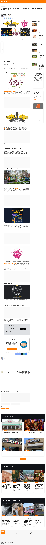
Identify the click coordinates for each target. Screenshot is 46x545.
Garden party (16, 188)
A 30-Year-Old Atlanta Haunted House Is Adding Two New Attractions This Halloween (33, 433)
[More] (12, 18)
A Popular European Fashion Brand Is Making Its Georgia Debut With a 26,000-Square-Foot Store (6, 486)
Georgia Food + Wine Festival (9, 91)
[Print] (10, 18)
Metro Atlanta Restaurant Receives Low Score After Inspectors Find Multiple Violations (11, 433)
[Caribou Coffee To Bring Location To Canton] (34, 24)
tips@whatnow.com (37, 99)
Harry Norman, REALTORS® (40, 60)
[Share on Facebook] (4, 18)
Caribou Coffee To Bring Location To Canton (42, 24)
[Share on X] (6, 18)
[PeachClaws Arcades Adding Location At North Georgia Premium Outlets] (34, 36)
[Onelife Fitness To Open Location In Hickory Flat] (34, 44)
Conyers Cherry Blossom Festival (10, 263)
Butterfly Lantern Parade (13, 227)
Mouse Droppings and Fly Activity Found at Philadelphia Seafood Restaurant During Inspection (28, 520)
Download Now (38, 120)
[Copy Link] (8, 18)
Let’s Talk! (38, 86)
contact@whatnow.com (5, 538)
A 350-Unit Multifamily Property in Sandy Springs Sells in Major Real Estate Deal (41, 65)
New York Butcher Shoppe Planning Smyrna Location (41, 30)
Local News (5, 430)
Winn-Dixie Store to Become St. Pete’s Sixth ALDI (39, 519)
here (16, 269)
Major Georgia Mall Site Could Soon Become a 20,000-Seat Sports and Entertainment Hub (27, 486)
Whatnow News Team (6, 454)
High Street (6, 150)
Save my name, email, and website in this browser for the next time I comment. (13, 406)
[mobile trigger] (45, 1)
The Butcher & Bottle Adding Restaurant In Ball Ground (39, 485)
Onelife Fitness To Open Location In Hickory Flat (42, 44)
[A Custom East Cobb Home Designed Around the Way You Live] (34, 56)
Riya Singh (40, 69)
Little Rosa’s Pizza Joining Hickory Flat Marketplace (42, 50)
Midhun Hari (8, 15)
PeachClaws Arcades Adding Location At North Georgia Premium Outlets (41, 37)
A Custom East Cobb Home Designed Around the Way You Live (41, 56)
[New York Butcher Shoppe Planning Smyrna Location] (34, 30)
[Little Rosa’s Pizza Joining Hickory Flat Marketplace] (34, 50)
